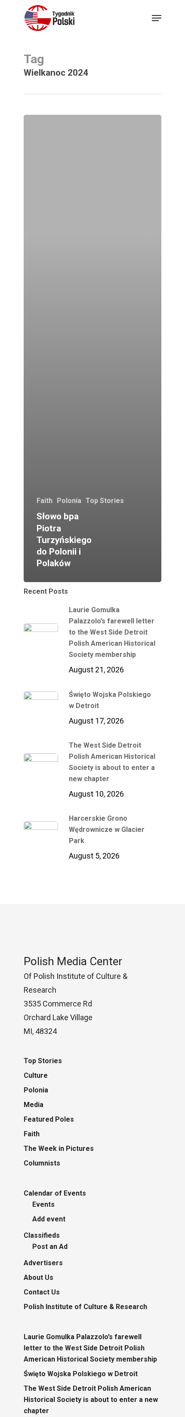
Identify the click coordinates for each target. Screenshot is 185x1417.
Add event (48, 1219)
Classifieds (42, 1235)
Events (43, 1204)
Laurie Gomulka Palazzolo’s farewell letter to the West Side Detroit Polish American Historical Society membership (90, 1348)
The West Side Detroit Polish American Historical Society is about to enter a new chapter (91, 1399)
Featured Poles (49, 1119)
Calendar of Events (55, 1193)
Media (33, 1105)
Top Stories (105, 501)
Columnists (42, 1163)
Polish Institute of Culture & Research (85, 1307)
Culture (36, 1075)
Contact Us (42, 1292)
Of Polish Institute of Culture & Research (75, 976)
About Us (38, 1277)
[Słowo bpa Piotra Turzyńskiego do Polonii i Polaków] (92, 349)
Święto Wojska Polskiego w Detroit (81, 1374)
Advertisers (43, 1263)
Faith (44, 501)
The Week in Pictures (59, 1148)
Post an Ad (50, 1246)
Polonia (69, 501)
